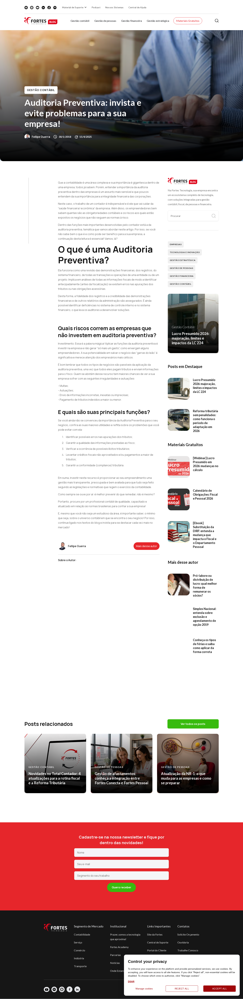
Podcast (96, 7)
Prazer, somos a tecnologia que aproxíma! (125, 937)
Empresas (176, 244)
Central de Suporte (157, 942)
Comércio (79, 950)
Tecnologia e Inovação (185, 252)
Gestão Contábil (41, 90)
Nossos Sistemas (114, 7)
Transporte (80, 966)
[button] (75, 7)
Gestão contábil (80, 20)
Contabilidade (82, 934)
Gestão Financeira (181, 276)
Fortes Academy (119, 947)
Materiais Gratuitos (188, 20)
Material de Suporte (72, 7)
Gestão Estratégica (182, 260)
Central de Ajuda (137, 7)
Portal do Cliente (156, 950)
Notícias (115, 962)
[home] (40, 20)
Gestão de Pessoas (181, 268)
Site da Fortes (154, 934)
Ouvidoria (183, 942)
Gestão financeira (131, 20)
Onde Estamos (118, 970)
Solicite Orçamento (188, 934)
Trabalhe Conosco (187, 950)
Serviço (78, 942)
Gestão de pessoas (105, 20)
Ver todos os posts (193, 724)
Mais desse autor (146, 546)
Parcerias (115, 954)
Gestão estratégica (158, 20)
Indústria (79, 958)
